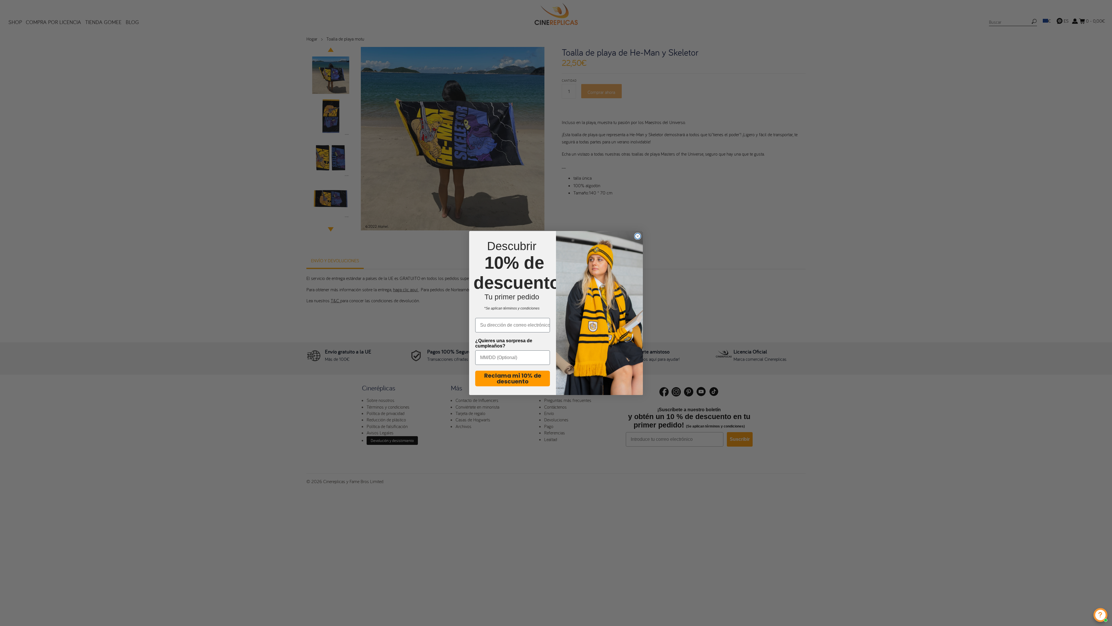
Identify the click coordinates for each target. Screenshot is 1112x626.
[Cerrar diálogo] (638, 236)
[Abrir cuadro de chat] (1100, 615)
